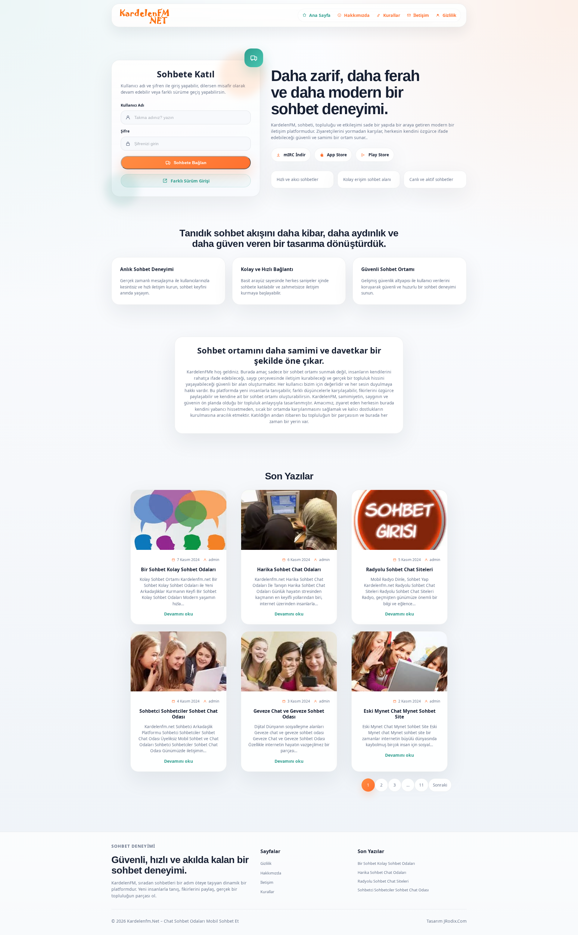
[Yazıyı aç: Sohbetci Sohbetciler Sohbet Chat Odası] (178, 661)
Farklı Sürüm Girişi (190, 181)
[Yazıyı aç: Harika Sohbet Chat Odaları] (289, 520)
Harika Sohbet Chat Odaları (289, 569)
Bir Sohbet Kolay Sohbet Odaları (178, 569)
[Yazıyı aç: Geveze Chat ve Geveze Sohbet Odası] (289, 661)
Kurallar (267, 891)
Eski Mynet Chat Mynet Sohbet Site (400, 714)
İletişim (266, 882)
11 (421, 785)
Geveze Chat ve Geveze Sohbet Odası (288, 714)
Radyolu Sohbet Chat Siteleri (399, 569)
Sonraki (440, 785)
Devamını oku (178, 614)
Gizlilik (266, 863)
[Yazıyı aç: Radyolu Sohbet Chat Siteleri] (399, 520)
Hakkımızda (270, 873)
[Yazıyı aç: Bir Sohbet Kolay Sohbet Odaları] (178, 520)
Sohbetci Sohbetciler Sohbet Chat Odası (178, 714)
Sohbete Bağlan (190, 162)
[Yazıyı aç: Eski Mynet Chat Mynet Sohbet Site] (399, 661)
